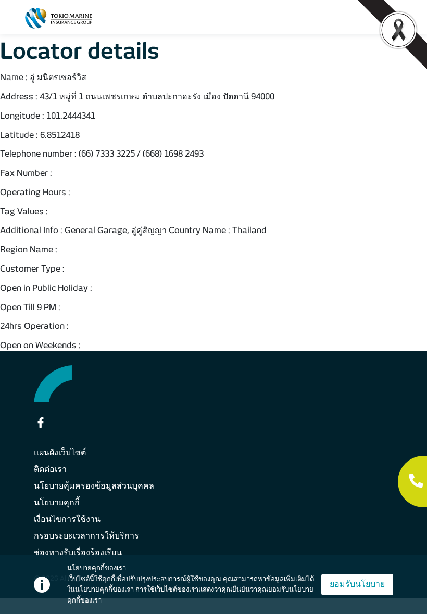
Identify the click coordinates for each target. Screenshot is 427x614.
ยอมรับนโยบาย (357, 584)
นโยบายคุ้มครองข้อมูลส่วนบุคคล (94, 486)
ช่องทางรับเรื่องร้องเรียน (78, 552)
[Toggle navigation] (397, 18)
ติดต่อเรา (50, 469)
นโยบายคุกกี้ (57, 502)
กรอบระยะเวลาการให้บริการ (86, 536)
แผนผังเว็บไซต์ (60, 452)
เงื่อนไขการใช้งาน (67, 519)
